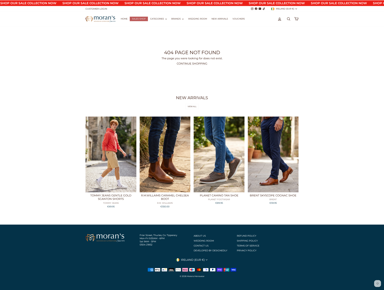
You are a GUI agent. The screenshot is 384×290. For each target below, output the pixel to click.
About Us (200, 235)
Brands (176, 18)
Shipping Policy (247, 240)
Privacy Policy (246, 250)
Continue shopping (192, 63)
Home (124, 18)
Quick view (111, 189)
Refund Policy (246, 235)
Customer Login (96, 8)
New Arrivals (220, 18)
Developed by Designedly (210, 250)
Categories (157, 18)
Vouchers (238, 18)
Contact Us (201, 245)
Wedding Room (197, 18)
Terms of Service (248, 245)
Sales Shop (139, 18)
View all (192, 106)
